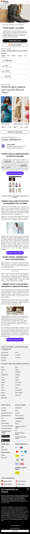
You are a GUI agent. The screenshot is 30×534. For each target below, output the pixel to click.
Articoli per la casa (19, 415)
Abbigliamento (18, 407)
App (16, 430)
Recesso (3, 420)
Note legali (3, 410)
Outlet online (18, 421)
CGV (2, 418)
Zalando (3, 455)
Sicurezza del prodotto (6, 428)
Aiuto (2, 446)
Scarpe (16, 410)
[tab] (3, 55)
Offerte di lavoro (5, 423)
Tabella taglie (4, 449)
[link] (15, 61)
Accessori (17, 413)
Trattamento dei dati (5, 415)
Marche (17, 423)
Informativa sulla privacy (6, 413)
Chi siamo (3, 407)
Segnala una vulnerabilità (7, 425)
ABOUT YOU (4, 457)
